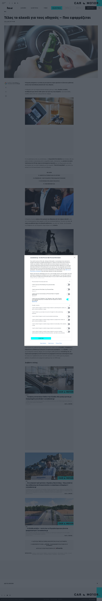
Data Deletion (43, 343)
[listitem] (51, 281)
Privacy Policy (59, 343)
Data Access (51, 343)
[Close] (75, 258)
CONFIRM (41, 338)
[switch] (68, 285)
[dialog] (51, 300)
